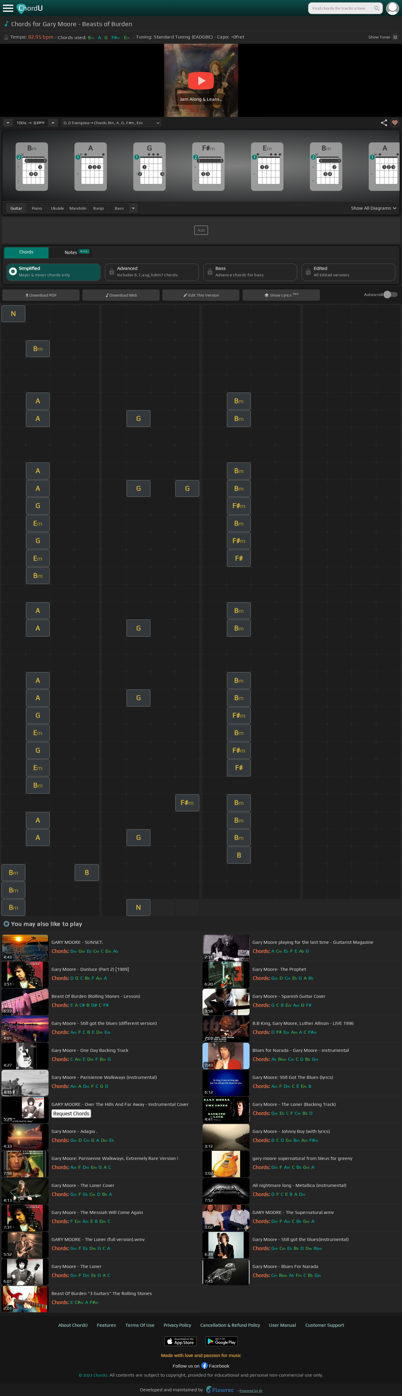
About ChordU (73, 1325)
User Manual (282, 1325)
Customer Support (324, 1325)
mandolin (78, 208)
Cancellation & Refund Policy (230, 1325)
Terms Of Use (140, 1325)
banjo (98, 208)
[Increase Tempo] (53, 123)
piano (37, 208)
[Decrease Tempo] (8, 123)
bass (119, 208)
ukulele (57, 208)
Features (106, 1325)
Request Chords (71, 1113)
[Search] (376, 8)
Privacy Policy (177, 1325)
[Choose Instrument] (133, 208)
